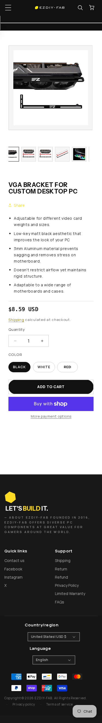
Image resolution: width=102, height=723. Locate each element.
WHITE (44, 366)
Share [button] (19, 205)
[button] (8, 8)
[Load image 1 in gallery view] (11, 154)
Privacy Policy (67, 585)
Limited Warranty (70, 593)
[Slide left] (10, 141)
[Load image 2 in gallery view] (28, 154)
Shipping (16, 319)
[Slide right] (10, 168)
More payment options (51, 416)
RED (71, 368)
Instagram (13, 577)
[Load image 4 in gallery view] (62, 154)
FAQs (59, 602)
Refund (61, 577)
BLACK (19, 366)
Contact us (14, 560)
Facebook (13, 569)
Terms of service (59, 704)
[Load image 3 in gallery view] (45, 154)
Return (61, 569)
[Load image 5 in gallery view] (79, 154)
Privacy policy (24, 704)
